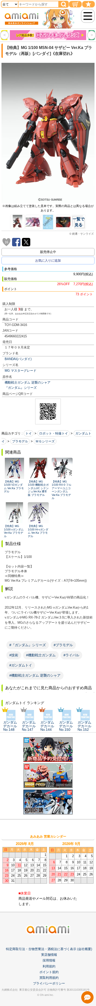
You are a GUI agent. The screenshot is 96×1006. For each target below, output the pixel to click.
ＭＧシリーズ (45, 441)
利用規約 (49, 966)
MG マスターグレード (20, 370)
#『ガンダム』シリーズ (27, 645)
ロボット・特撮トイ (53, 433)
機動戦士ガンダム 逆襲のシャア (27, 382)
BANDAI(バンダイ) (18, 359)
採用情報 (49, 960)
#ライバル (71, 655)
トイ (28, 433)
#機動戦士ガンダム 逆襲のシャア (35, 675)
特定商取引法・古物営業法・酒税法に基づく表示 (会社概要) (49, 949)
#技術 (13, 655)
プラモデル (20, 441)
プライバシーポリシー (49, 983)
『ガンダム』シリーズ (21, 387)
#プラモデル (63, 645)
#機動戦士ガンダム (41, 655)
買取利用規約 (49, 978)
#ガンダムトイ (20, 665)
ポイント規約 (49, 972)
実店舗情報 (49, 955)
